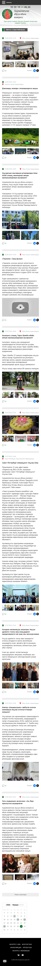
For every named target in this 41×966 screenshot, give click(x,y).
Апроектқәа (27, 947)
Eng (15, 7)
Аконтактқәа (27, 944)
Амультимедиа (15, 947)
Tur (18, 7)
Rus (12, 7)
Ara (29, 7)
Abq (25, 7)
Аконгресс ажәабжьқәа (21, 951)
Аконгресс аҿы (14, 944)
